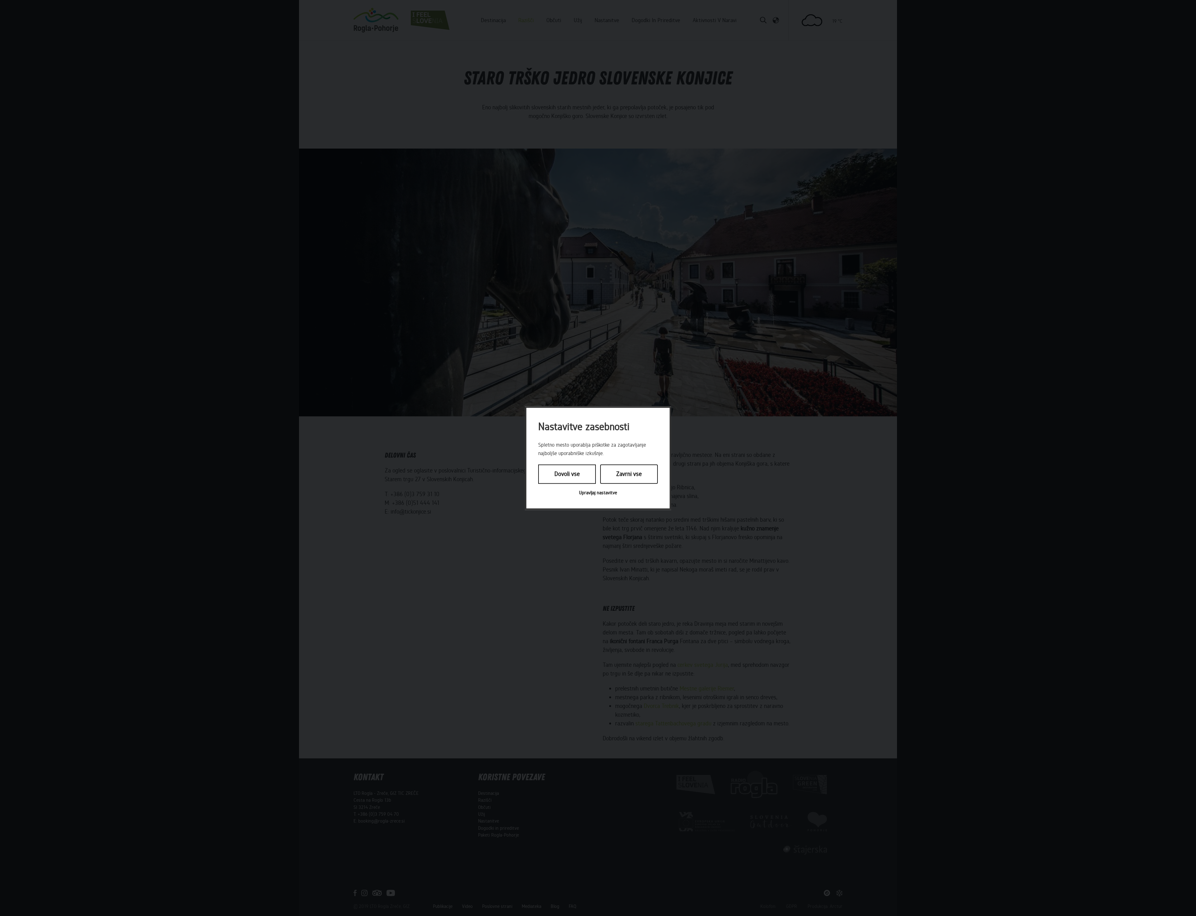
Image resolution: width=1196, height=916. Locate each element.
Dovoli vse (567, 474)
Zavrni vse (629, 474)
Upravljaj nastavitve (598, 493)
